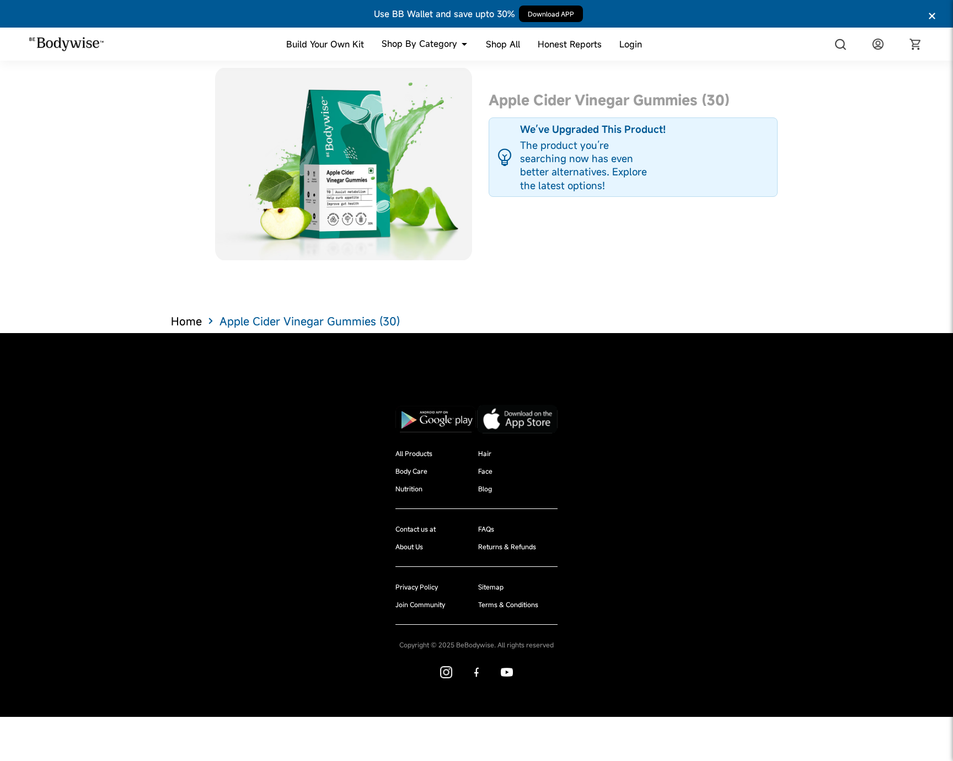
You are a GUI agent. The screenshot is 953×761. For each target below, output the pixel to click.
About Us (409, 546)
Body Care (411, 471)
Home (186, 321)
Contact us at (415, 529)
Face (485, 471)
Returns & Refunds (507, 546)
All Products (413, 453)
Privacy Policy (416, 586)
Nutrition (408, 488)
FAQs (486, 529)
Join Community (420, 604)
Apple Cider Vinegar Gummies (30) (309, 321)
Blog (485, 488)
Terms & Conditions (508, 604)
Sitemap (491, 586)
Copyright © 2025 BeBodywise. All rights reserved (476, 644)
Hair (484, 453)
